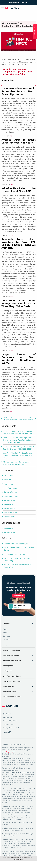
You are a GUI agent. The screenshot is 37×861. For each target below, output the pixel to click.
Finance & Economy (10, 492)
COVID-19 (7, 480)
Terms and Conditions (10, 721)
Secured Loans (9, 517)
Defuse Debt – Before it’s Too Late (16, 554)
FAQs (4, 629)
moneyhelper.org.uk (8, 752)
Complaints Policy (8, 724)
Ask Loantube (8, 476)
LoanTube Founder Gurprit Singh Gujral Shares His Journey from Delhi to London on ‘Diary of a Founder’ (18, 440)
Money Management (11, 496)
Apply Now (35, 32)
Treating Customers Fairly (11, 728)
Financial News (9, 500)
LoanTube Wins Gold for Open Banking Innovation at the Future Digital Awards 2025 (17, 455)
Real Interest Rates (10, 513)
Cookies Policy (8, 714)
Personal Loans (9, 508)
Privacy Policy (7, 717)
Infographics (8, 504)
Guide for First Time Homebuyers (15, 544)
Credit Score (8, 484)
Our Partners (7, 636)
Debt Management (10, 488)
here (11, 136)
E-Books (5, 632)
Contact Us (6, 639)
